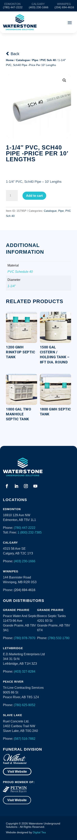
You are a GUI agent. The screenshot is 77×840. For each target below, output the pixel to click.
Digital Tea (39, 832)
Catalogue (23, 60)
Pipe (35, 60)
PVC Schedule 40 (20, 271)
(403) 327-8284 (24, 671)
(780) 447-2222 (24, 527)
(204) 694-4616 (24, 590)
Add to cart (34, 195)
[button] (64, 80)
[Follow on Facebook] (7, 486)
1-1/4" (12, 286)
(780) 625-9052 (24, 705)
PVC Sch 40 (48, 60)
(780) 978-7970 (24, 638)
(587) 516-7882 (24, 738)
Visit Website (17, 771)
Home (10, 60)
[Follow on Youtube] (35, 486)
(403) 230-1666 (24, 561)
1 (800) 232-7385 (30, 532)
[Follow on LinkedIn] (16, 486)
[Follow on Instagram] (26, 486)
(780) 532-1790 (58, 638)
